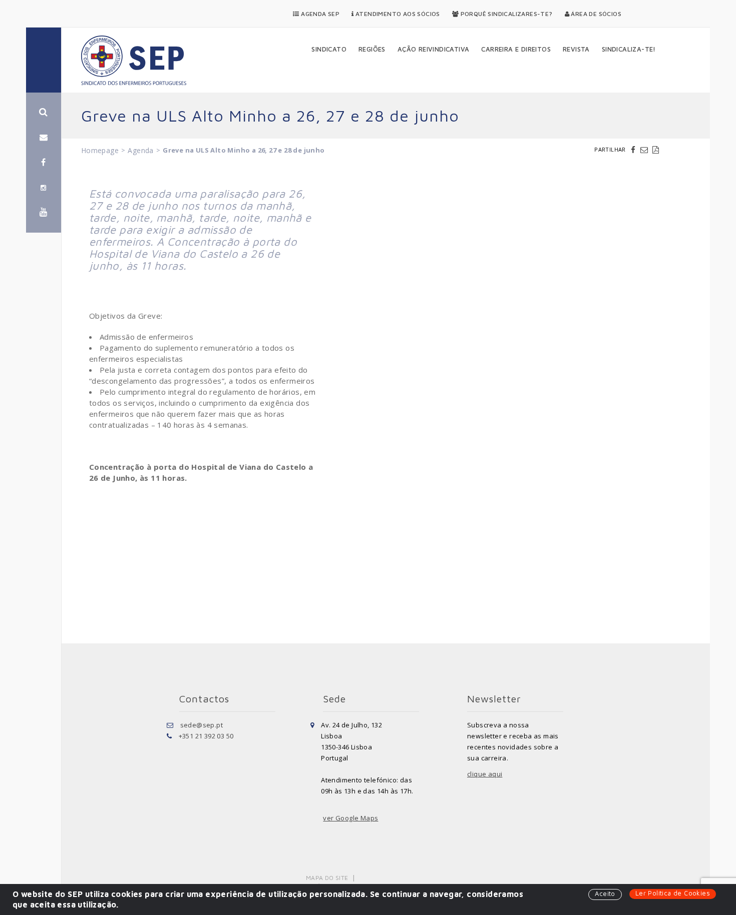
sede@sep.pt (201, 724)
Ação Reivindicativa (434, 49)
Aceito (605, 893)
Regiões (372, 49)
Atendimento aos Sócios (397, 14)
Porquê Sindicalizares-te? (505, 14)
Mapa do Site (327, 877)
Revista (576, 49)
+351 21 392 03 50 (206, 735)
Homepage (100, 150)
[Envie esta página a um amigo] (645, 150)
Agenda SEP (319, 14)
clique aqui (484, 773)
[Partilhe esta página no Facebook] (634, 150)
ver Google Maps (350, 817)
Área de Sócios (595, 14)
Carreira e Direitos (516, 49)
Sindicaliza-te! (629, 49)
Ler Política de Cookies (672, 893)
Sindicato (328, 49)
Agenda (140, 150)
